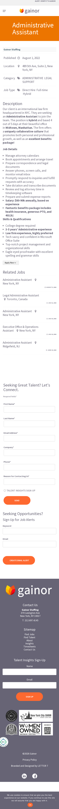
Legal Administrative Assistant (21, 295)
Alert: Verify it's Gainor (45, 1)
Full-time (42, 90)
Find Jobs (29, 634)
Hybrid (27, 94)
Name (29, 666)
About (29, 640)
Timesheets (29, 646)
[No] (55, 800)
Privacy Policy (30, 759)
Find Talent (29, 637)
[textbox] (8, 481)
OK (30, 805)
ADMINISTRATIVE (32, 78)
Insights (29, 643)
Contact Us (29, 649)
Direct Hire (28, 90)
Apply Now (9, 263)
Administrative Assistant (17, 280)
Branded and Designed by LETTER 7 (29, 765)
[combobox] (29, 481)
